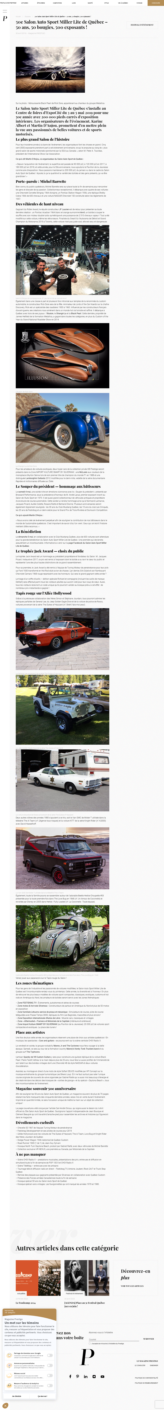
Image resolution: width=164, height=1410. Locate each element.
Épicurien (41, 3)
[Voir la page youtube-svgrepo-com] (102, 1376)
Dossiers (28, 16)
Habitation (57, 3)
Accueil (18, 16)
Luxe (74, 3)
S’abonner (154, 1365)
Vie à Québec (123, 3)
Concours (156, 3)
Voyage (139, 3)
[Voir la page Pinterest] (77, 1376)
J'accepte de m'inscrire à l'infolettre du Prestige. (107, 1344)
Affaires (24, 3)
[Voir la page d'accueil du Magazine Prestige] (87, 1357)
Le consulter (140, 1365)
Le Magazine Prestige (147, 1361)
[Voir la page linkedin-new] (86, 1376)
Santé (90, 3)
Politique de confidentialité (146, 1378)
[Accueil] (5, 18)
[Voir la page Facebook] (70, 1376)
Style (106, 3)
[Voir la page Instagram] (94, 1376)
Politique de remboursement (146, 1383)
